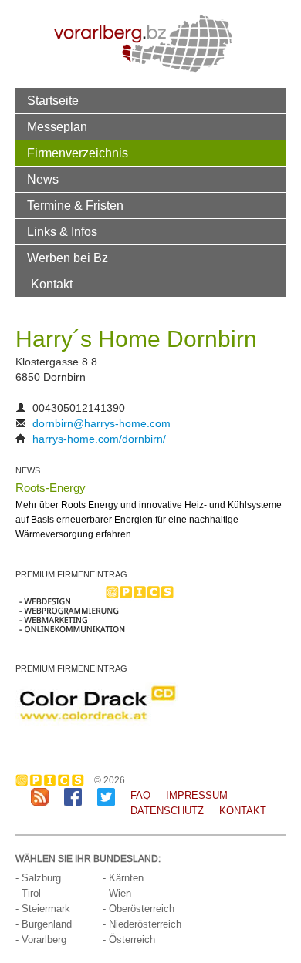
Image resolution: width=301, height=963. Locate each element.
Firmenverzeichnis (77, 153)
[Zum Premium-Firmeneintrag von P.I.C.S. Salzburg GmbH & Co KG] (96, 609)
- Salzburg (38, 878)
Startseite (53, 100)
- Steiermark (42, 908)
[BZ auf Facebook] (73, 796)
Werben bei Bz (67, 257)
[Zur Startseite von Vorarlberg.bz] (143, 43)
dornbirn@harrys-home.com (101, 423)
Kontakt (52, 284)
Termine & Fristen (75, 205)
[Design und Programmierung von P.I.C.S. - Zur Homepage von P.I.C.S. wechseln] (53, 780)
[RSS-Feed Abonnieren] (40, 796)
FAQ (140, 795)
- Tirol (28, 893)
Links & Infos (62, 231)
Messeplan (57, 126)
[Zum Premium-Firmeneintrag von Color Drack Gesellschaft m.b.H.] (96, 703)
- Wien (117, 893)
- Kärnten (123, 878)
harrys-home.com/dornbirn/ (99, 439)
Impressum (197, 795)
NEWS (27, 470)
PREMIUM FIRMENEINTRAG (71, 574)
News (43, 179)
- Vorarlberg (40, 939)
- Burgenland (43, 924)
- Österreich (129, 939)
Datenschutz (167, 811)
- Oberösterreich (138, 908)
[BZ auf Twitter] (106, 796)
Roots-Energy (50, 487)
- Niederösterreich (142, 924)
